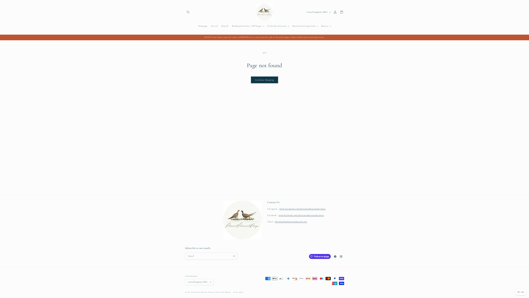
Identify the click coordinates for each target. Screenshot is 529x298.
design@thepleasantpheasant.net (291, 221)
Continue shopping (264, 80)
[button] (188, 12)
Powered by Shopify (223, 292)
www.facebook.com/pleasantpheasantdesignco (301, 215)
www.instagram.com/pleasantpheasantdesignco (302, 208)
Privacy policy (238, 292)
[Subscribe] (233, 256)
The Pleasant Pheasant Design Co (203, 292)
